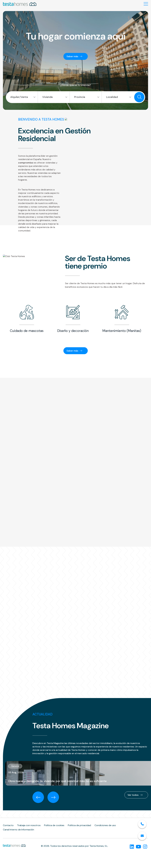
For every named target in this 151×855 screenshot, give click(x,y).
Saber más (73, 56)
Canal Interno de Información (18, 829)
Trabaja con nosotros (29, 825)
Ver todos (133, 794)
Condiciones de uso (105, 825)
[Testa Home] (19, 4)
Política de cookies (54, 825)
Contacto (8, 825)
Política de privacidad (79, 825)
